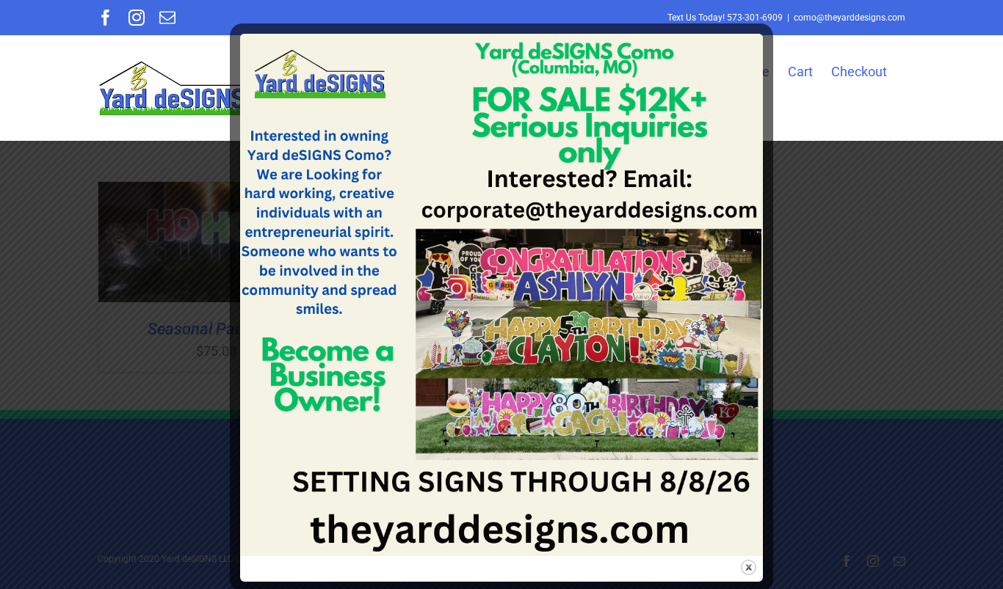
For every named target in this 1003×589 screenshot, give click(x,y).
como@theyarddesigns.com (849, 17)
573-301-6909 (755, 17)
